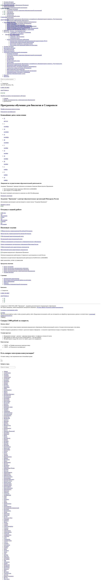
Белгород (6, 385)
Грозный (6, 408)
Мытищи (6, 466)
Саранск (6, 527)
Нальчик (6, 469)
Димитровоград (8, 412)
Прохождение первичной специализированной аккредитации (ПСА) (28, 41)
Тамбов (6, 547)
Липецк (6, 455)
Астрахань (6, 378)
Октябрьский (7, 495)
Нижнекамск (7, 478)
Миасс (5, 461)
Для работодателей (9, 49)
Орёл (5, 498)
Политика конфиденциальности (54, 307)
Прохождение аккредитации (11, 278)
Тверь (5, 549)
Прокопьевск (7, 510)
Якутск (6, 577)
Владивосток (7, 395)
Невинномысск (8, 472)
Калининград (7, 428)
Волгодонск (7, 401)
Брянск (6, 392)
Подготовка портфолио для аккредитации (21, 43)
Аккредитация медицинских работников (18, 39)
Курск (5, 452)
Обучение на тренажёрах (17, 33)
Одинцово (6, 493)
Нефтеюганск (7, 475)
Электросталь (7, 573)
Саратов (6, 529)
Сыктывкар (7, 545)
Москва (6, 463)
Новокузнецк (7, 482)
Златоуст (6, 419)
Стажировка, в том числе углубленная (20, 32)
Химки (6, 563)
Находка (6, 471)
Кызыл (5, 454)
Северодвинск (8, 532)
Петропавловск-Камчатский (11, 508)
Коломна (6, 441)
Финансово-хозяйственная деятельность (18, 20)
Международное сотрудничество (16, 69)
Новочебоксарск (8, 488)
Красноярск (7, 449)
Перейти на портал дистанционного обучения (13, 95)
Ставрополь (4, 17)
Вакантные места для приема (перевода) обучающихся (21, 22)
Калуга (6, 429)
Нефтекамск (7, 473)
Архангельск (7, 377)
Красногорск (7, 446)
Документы (10, 12)
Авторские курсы (15, 38)
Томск (5, 552)
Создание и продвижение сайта (9, 310)
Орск (5, 500)
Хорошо (3, 317)
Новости (6, 30)
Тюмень (6, 554)
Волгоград (6, 400)
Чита (5, 570)
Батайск (6, 384)
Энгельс (6, 574)
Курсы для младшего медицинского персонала (19, 26)
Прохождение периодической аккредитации (22, 42)
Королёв (6, 444)
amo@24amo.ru (5, 19)
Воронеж (6, 405)
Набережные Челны (9, 468)
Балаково (6, 380)
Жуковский (7, 418)
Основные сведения (12, 9)
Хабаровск (7, 562)
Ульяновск (6, 557)
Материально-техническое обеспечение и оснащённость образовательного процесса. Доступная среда (34, 19)
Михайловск (7, 462)
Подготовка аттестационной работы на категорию (23, 45)
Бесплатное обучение (9, 3)
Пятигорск (7, 513)
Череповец (7, 567)
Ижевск (6, 422)
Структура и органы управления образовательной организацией (24, 10)
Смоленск (6, 536)
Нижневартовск (8, 476)
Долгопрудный (8, 414)
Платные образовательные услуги (16, 73)
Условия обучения (8, 2)
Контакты (6, 31)
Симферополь (7, 535)
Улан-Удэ (6, 556)
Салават (6, 523)
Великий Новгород (9, 394)
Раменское (6, 515)
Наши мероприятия (9, 6)
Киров (5, 436)
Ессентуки (6, 417)
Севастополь (7, 530)
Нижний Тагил (8, 481)
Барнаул (6, 382)
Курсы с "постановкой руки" (18, 31)
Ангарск (6, 374)
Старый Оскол (8, 540)
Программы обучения (9, 22)
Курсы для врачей (11, 23)
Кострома (6, 445)
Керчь (5, 435)
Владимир (6, 398)
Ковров (6, 439)
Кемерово (6, 434)
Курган (6, 451)
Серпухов (6, 533)
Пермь (5, 505)
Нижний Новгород (9, 479)
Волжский (6, 402)
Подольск (6, 509)
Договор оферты (41, 307)
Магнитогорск (8, 456)
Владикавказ (7, 397)
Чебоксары (7, 564)
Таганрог (6, 546)
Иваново (6, 421)
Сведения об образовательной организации (15, 7)
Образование (10, 13)
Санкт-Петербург (8, 526)
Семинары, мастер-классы (17, 36)
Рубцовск (6, 519)
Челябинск (7, 566)
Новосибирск (7, 486)
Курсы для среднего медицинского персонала (19, 25)
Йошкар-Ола (7, 425)
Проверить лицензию (6, 195)
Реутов (5, 516)
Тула (5, 553)
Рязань (5, 522)
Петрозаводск (7, 506)
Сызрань (6, 543)
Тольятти (6, 550)
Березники (6, 387)
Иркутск (6, 424)
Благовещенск (7, 390)
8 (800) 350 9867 (5, 8)
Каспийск (6, 432)
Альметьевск (7, 373)
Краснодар (7, 448)
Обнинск (6, 492)
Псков (5, 512)
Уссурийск (6, 559)
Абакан (6, 371)
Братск (5, 391)
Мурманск (6, 465)
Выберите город (8, 407)
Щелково (6, 572)
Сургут (6, 542)
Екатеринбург (7, 415)
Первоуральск (7, 503)
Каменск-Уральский (9, 431)
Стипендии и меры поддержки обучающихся (19, 23)
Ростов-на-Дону (8, 518)
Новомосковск (8, 483)
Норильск (6, 491)
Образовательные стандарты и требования (18, 72)
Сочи (5, 537)
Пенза (5, 502)
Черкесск (6, 569)
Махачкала (7, 459)
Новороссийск (8, 485)
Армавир (6, 375)
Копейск (6, 442)
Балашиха (6, 381)
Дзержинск (7, 411)
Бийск (5, 388)
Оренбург (6, 499)
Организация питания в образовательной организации (21, 70)
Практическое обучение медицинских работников (20, 29)
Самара (6, 525)
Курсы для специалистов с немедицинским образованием (22, 28)
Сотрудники (10, 17)
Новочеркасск (7, 489)
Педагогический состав (13, 16)
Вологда (6, 404)
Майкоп (6, 458)
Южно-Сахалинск (8, 576)
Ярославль (6, 579)
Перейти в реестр (5, 204)
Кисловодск (7, 438)
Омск (5, 496)
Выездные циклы (14, 35)
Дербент (6, 409)
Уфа (5, 560)
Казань (5, 427)
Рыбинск (6, 520)
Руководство (10, 14)
